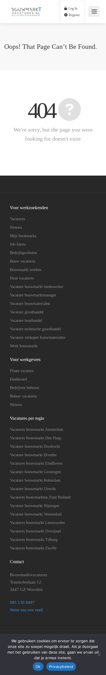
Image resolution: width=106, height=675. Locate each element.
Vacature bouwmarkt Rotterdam (35, 480)
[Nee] (99, 654)
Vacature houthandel (26, 320)
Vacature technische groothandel (35, 329)
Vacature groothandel (27, 312)
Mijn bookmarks (23, 236)
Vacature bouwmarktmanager (33, 295)
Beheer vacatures (23, 396)
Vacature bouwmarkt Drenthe (33, 455)
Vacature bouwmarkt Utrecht (33, 489)
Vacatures (17, 219)
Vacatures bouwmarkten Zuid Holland (40, 497)
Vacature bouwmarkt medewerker (36, 287)
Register (74, 15)
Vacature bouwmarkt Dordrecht (35, 446)
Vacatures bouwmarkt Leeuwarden (37, 523)
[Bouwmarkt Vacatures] (26, 18)
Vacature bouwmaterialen (30, 304)
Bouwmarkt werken (25, 270)
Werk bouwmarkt (24, 346)
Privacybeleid (61, 666)
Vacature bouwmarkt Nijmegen (34, 506)
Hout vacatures (22, 278)
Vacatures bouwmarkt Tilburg (33, 540)
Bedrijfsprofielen (23, 253)
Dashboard (18, 379)
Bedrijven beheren (24, 388)
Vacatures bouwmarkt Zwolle (33, 548)
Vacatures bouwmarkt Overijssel (35, 531)
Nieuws (16, 227)
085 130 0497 (23, 602)
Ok (38, 666)
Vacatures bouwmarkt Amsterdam (36, 429)
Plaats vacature (22, 371)
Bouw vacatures (22, 261)
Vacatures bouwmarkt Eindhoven (36, 463)
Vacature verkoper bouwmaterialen (37, 337)
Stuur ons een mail (26, 610)
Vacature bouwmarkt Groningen (35, 472)
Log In (72, 8)
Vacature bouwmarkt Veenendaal (36, 514)
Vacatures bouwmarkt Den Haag (35, 438)
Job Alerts (18, 244)
